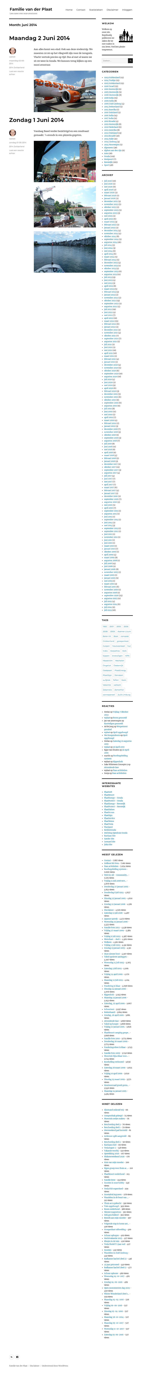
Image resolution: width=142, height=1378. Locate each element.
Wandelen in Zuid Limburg (116, 1253)
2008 (105, 631)
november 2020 (111, 368)
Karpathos (115, 651)
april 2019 (108, 417)
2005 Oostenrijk (111, 92)
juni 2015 (108, 517)
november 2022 (111, 298)
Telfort (116, 680)
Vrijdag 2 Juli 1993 (112, 945)
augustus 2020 (110, 376)
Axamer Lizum (124, 631)
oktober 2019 (110, 400)
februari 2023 (110, 292)
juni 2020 (108, 382)
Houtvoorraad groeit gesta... (116, 1085)
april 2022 (108, 318)
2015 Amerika (110, 109)
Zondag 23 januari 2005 (114, 948)
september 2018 (111, 438)
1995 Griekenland (112, 83)
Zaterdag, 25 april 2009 (114, 1003)
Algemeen (108, 147)
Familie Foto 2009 (112, 1053)
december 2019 (111, 394)
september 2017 (111, 470)
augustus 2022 (110, 306)
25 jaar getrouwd (111, 1264)
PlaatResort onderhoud (114, 1174)
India (105, 651)
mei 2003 (108, 581)
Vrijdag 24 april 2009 (113, 974)
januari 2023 (109, 295)
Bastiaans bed (110, 1145)
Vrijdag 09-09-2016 (113, 1305)
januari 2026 (109, 198)
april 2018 (108, 452)
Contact (80, 9)
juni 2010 (108, 543)
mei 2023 (108, 283)
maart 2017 (109, 487)
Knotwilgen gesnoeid (113, 723)
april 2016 (108, 508)
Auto (106, 153)
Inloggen (127, 9)
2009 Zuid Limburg (112, 104)
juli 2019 (108, 409)
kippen (106, 656)
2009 (112, 631)
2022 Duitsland (111, 133)
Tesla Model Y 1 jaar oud (114, 1244)
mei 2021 (108, 350)
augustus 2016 (110, 502)
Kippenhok (118, 761)
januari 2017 (109, 493)
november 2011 (110, 537)
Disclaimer (112, 9)
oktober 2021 (110, 336)
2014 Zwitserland (16, 67)
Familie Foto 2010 (112, 1038)
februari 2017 (110, 490)
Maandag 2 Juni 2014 (39, 38)
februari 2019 (110, 423)
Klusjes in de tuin (111, 1241)
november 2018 (111, 432)
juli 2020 (108, 379)
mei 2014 (108, 525)
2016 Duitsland (110, 112)
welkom (117, 685)
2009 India (109, 101)
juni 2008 (108, 566)
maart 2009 (109, 557)
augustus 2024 (110, 242)
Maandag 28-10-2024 (114, 1317)
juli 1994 (108, 607)
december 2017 (110, 464)
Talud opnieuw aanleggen (115, 957)
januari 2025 (109, 227)
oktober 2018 (110, 435)
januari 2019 (109, 426)
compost (125, 636)
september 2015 (111, 511)
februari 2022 (110, 324)
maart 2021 (109, 356)
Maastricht (107, 660)
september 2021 (111, 338)
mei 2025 (108, 216)
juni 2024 (108, 248)
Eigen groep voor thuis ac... (116, 1168)
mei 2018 (108, 449)
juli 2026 (108, 181)
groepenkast (123, 641)
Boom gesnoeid (120, 718)
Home (69, 9)
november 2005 (111, 572)
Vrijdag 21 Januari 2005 (114, 1027)
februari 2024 (110, 260)
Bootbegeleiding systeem (115, 869)
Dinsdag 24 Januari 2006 (115, 989)
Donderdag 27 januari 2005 (116, 887)
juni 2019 (108, 411)
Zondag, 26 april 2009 (114, 1015)
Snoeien (107, 1250)
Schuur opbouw (111, 1273)
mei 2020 (108, 385)
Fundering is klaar (112, 986)
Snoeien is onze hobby (114, 1183)
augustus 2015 (110, 514)
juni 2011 (108, 540)
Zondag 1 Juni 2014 (36, 120)
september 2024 (111, 239)
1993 (105, 626)
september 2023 (111, 271)
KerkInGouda (110, 830)
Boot (116, 636)
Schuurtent (109, 1009)
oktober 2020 (110, 371)
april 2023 (108, 286)
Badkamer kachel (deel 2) (115, 1259)
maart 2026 (109, 192)
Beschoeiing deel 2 (112, 1142)
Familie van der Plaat (31, 9)
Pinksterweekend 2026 (114, 1156)
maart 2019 (109, 420)
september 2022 (111, 303)
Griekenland (108, 641)
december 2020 (111, 365)
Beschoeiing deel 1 (112, 1127)
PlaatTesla (108, 824)
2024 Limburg (110, 142)
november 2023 (111, 265)
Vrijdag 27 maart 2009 (114, 930)
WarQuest (108, 827)
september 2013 (111, 528)
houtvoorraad (118, 646)
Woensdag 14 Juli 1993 (114, 962)
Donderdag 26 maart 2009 (115, 1041)
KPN (127, 656)
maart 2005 (109, 575)
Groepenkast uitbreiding (115, 1229)
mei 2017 (108, 482)
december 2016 (111, 496)
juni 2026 (108, 184)
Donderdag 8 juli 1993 (113, 892)
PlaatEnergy (120, 670)
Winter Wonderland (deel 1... (116, 1294)
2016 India (108, 115)
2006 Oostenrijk (111, 95)
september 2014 (111, 519)
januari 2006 (109, 569)
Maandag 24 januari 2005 (115, 1091)
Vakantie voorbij (111, 1151)
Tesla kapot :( (110, 1148)
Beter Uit (107, 636)
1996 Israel (109, 86)
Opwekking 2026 (111, 1153)
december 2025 (111, 201)
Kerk (124, 651)
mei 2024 (108, 251)
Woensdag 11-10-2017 (114, 1329)
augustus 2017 (110, 473)
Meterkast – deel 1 (112, 939)
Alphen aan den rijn (112, 150)
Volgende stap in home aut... (116, 1224)
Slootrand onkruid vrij (114, 1110)
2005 (118, 626)
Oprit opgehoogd (120, 732)
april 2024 (108, 254)
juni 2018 (108, 446)
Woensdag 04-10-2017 (114, 1276)
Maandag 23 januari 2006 (115, 997)
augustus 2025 (110, 213)
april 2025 (108, 219)
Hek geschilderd (111, 1215)
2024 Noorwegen (111, 144)
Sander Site (109, 839)
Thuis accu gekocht (112, 1203)
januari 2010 (109, 549)
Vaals (123, 680)
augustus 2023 (110, 274)
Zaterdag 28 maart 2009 (114, 1068)
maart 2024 (109, 257)
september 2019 (111, 403)
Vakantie (107, 685)
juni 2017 (108, 479)
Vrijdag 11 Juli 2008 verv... (115, 881)
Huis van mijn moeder (114, 1162)
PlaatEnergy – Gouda (113, 798)
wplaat (12, 57)
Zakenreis (107, 690)
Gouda (107, 156)
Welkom (107, 942)
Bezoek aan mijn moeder (115, 1218)
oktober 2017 (110, 467)
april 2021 (108, 353)
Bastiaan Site (110, 836)
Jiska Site (108, 844)
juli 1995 (108, 601)
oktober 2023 (110, 268)
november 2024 (111, 233)
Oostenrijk (118, 665)
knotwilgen (117, 656)
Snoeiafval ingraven (113, 1194)
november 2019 (111, 397)
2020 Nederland (111, 127)
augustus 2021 (110, 341)
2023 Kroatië (109, 136)
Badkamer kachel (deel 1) (115, 1267)
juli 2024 (108, 245)
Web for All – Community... (116, 875)
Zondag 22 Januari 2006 (114, 904)
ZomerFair (119, 690)
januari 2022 (109, 327)
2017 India (108, 118)
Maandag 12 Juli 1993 (113, 980)
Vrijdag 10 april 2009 (113, 1073)
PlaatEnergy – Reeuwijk (114, 804)
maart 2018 (109, 455)
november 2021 (111, 333)
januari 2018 (109, 461)
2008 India (109, 98)
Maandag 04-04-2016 (114, 1299)
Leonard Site (109, 841)
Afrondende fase (111, 767)
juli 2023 (108, 277)
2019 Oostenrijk (111, 124)
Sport (106, 165)
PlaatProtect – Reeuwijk (114, 806)
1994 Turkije (109, 80)
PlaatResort (109, 795)
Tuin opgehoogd (111, 1206)
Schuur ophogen (111, 1235)
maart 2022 (109, 321)
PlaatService (109, 818)
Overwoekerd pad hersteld (115, 1130)
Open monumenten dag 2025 (117, 1288)
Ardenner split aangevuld (115, 1136)
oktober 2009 (110, 552)
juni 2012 (108, 534)
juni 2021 (108, 347)
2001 (112, 626)
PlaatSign (107, 675)
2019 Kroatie (109, 121)
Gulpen (106, 646)
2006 (126, 626)
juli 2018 (107, 444)
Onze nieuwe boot (112, 954)
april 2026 (108, 190)
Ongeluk (107, 665)
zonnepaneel (109, 695)
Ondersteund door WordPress (55, 1366)
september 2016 (111, 499)
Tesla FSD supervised (113, 1189)
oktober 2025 (110, 207)
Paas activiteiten (120, 770)
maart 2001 (109, 584)
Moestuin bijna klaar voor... (116, 1056)
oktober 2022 (110, 300)
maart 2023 (109, 289)
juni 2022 (108, 312)
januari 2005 (109, 578)
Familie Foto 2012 (112, 927)
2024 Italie (108, 139)
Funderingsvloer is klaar (115, 1047)
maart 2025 (109, 222)
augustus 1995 (110, 598)
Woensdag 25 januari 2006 (116, 922)
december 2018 (110, 429)
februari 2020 (110, 391)
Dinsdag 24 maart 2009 (114, 1079)
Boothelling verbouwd (114, 1062)
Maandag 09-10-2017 (113, 1323)
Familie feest (109, 1180)
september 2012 (111, 531)
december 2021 (110, 330)
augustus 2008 (110, 560)
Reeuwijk (108, 162)
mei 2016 (108, 505)
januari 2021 (109, 362)
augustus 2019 (110, 406)
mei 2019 (108, 414)
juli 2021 (107, 344)
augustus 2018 (110, 441)
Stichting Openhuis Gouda (115, 833)
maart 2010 (109, 546)
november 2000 (111, 590)
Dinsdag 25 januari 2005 (115, 898)
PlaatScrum (109, 812)
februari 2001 (110, 587)
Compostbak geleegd (113, 1116)
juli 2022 (108, 309)
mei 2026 (108, 187)
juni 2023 (108, 280)
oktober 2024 (110, 236)
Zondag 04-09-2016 (113, 1282)
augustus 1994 (110, 604)
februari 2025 (110, 225)
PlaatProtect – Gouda (113, 801)
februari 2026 (110, 195)
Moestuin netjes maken (114, 1118)
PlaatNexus (109, 821)
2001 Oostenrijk (111, 89)
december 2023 (111, 263)
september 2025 (111, 210)
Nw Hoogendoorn (112, 735)
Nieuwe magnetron (112, 1212)
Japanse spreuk (111, 919)
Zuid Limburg (124, 695)
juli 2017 (107, 476)
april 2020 (108, 388)
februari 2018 (110, 458)
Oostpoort (108, 159)
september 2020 (111, 373)
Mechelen (119, 660)
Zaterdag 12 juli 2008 (113, 913)
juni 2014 (108, 522)
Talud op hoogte (111, 1024)
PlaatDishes (109, 809)
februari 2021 (110, 359)
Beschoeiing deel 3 (112, 1124)
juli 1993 (108, 610)
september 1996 (111, 595)
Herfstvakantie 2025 (113, 1238)
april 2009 (108, 555)
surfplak (106, 680)
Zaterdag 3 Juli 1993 (112, 968)
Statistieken (96, 9)
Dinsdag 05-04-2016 (113, 1311)
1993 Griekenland (112, 77)
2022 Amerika (110, 130)
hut (129, 646)
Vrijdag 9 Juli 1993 (112, 936)
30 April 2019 (119, 747)
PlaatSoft (108, 792)
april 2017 (108, 484)
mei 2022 (108, 315)
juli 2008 (108, 563)
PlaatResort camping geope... (116, 1033)
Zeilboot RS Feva (111, 863)
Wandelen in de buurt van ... (116, 1197)
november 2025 (111, 204)
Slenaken (119, 675)
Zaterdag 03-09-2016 (113, 1335)
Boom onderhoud (112, 1209)
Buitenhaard (109, 1012)
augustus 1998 (110, 592)
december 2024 (111, 230)
